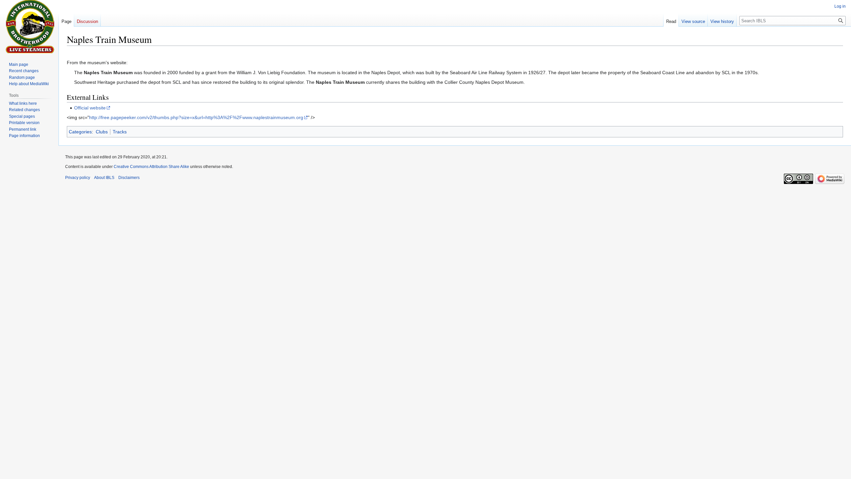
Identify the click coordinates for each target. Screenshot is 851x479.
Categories (80, 131)
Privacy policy (77, 177)
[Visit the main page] (29, 26)
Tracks (120, 131)
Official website (90, 107)
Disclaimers (129, 177)
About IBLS (104, 177)
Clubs (102, 131)
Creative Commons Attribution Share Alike (151, 166)
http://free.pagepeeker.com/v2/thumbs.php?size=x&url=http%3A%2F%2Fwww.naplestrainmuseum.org (196, 117)
